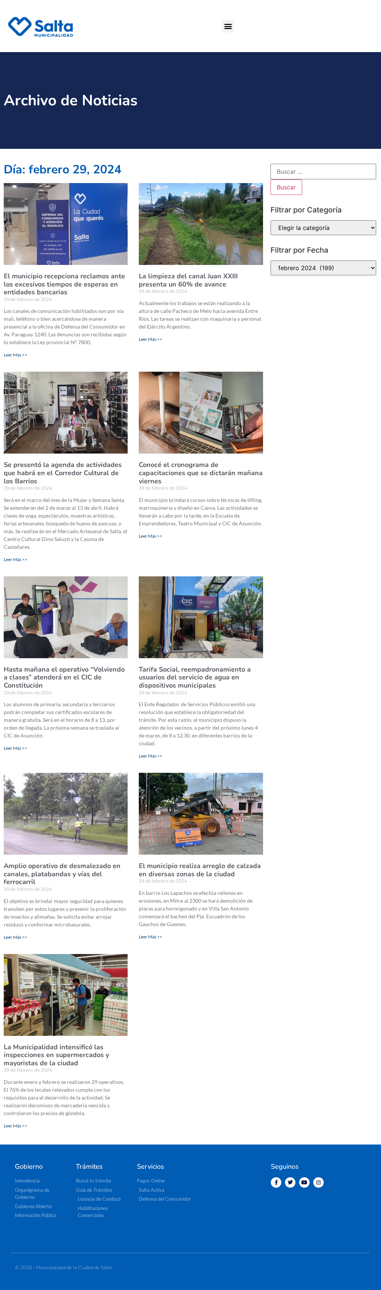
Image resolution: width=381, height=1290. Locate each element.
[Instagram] (318, 1182)
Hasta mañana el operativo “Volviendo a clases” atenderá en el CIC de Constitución (64, 677)
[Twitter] (290, 1182)
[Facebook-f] (276, 1182)
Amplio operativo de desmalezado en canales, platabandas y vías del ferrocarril (62, 873)
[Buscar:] (323, 171)
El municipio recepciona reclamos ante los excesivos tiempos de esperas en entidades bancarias (64, 284)
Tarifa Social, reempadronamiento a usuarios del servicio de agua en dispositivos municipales (195, 677)
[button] (228, 26)
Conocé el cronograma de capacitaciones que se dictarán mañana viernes (201, 472)
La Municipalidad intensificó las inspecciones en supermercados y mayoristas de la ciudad (56, 1055)
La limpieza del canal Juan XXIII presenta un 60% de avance (188, 280)
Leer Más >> (15, 355)
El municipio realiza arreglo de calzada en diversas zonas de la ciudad (200, 869)
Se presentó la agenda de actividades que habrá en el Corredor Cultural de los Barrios (63, 472)
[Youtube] (304, 1182)
